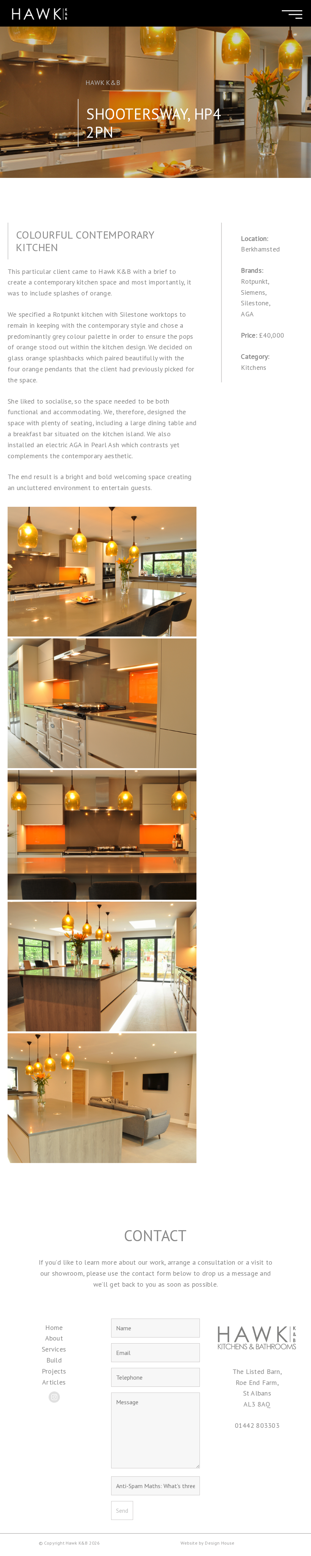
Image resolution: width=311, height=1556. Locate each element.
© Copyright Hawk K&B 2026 (69, 1543)
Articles (54, 1382)
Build (54, 1360)
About (54, 1338)
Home (54, 1327)
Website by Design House (207, 1543)
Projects (54, 1371)
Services (54, 1349)
